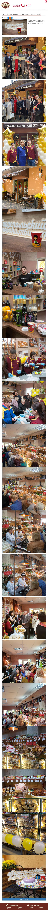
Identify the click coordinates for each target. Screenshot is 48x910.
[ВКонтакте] (8, 18)
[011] (24, 445)
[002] (24, 101)
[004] (24, 144)
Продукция (31, 907)
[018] (24, 747)
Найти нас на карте (35, 905)
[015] (24, 618)
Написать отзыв (14, 905)
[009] (24, 359)
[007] (24, 273)
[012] (24, 488)
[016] (24, 661)
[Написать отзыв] (6, 905)
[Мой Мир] (11, 18)
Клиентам (41, 907)
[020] (24, 876)
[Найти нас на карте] (28, 905)
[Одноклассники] (10, 18)
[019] (24, 790)
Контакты (20, 908)
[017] (24, 704)
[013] (24, 531)
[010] (24, 402)
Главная (9, 907)
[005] (24, 187)
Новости (44, 10)
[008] (24, 316)
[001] (24, 58)
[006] (24, 230)
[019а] (24, 833)
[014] (24, 575)
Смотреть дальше (24, 899)
